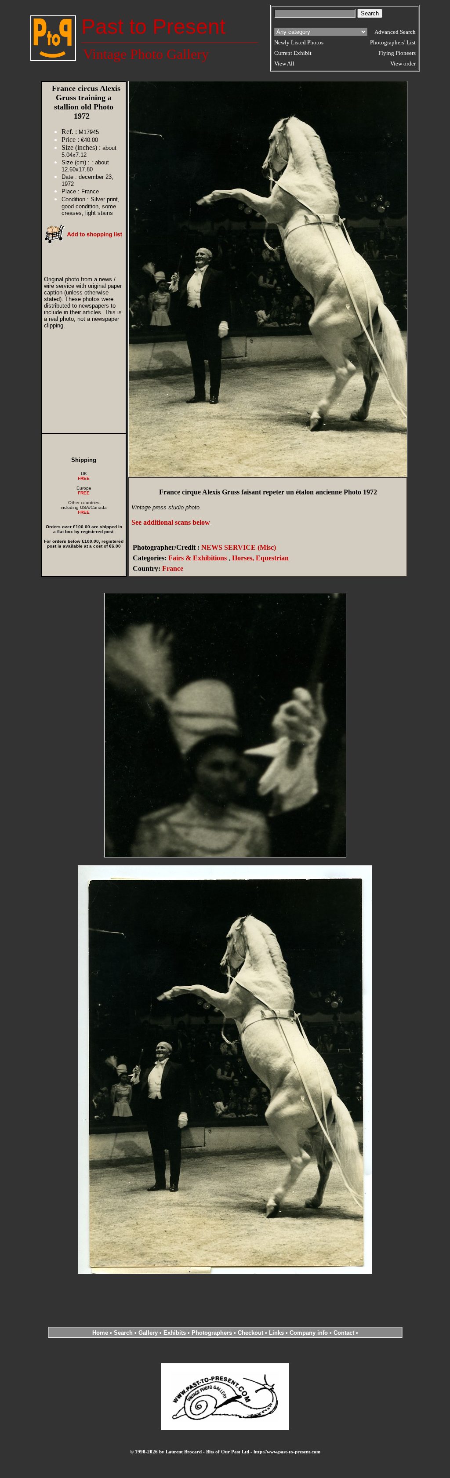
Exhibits (174, 1332)
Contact (344, 1332)
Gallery (148, 1332)
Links (276, 1332)
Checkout (250, 1332)
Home (100, 1332)
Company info (310, 1332)
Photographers (212, 1332)
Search (123, 1332)
